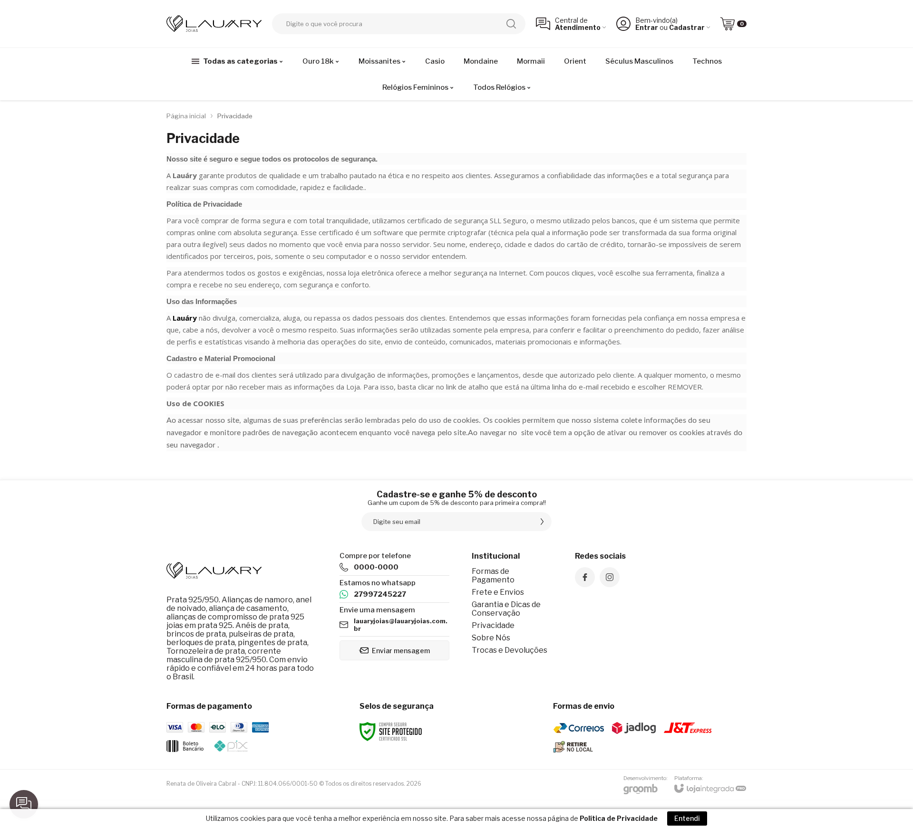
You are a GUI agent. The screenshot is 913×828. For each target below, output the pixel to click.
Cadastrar (687, 27)
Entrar (646, 27)
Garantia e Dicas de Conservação (506, 609)
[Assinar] (542, 521)
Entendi (687, 818)
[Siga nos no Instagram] (610, 577)
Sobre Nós (491, 637)
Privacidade (493, 625)
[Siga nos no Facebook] (585, 577)
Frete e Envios (498, 592)
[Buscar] (511, 23)
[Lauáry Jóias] (214, 24)
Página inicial (186, 116)
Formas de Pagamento (493, 575)
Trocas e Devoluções (509, 650)
